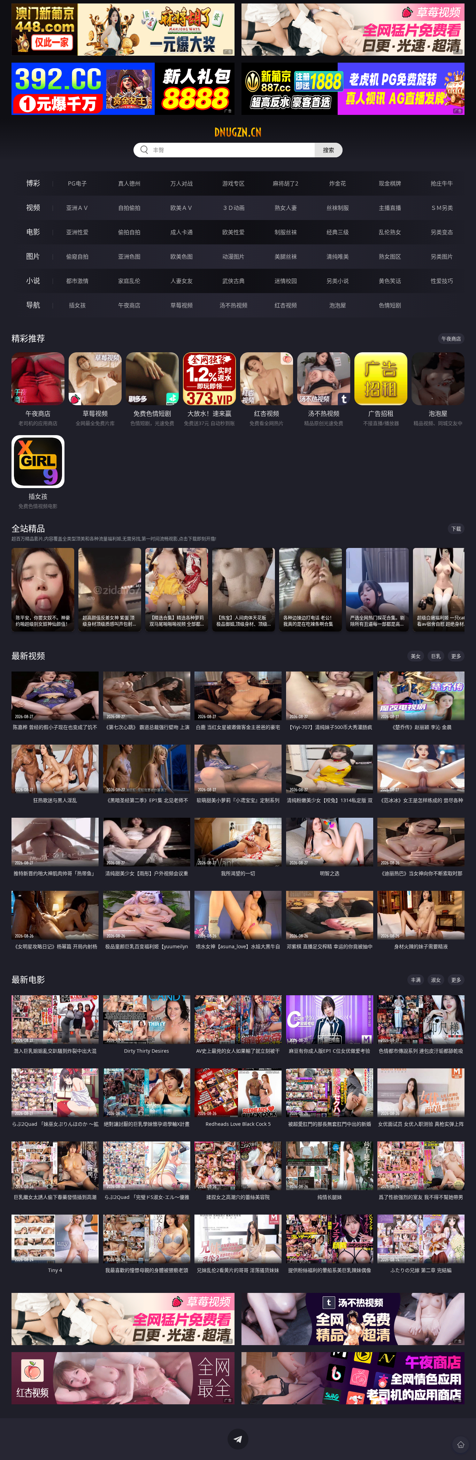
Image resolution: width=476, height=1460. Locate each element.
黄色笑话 (390, 281)
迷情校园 (286, 281)
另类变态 (442, 232)
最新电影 (28, 979)
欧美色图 (181, 256)
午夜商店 (129, 305)
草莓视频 (181, 305)
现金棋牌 (390, 183)
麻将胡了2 (285, 183)
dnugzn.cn (238, 132)
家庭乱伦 (129, 281)
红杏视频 (286, 305)
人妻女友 (181, 281)
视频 (33, 207)
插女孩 (77, 305)
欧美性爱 (233, 232)
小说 (33, 280)
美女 (416, 656)
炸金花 (337, 183)
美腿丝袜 (286, 256)
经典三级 (338, 232)
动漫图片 (233, 256)
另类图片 (442, 256)
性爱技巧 (442, 281)
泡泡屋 (337, 305)
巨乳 (436, 656)
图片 (33, 256)
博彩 (33, 183)
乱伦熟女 (390, 232)
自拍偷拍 (129, 208)
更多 (456, 656)
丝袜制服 (338, 208)
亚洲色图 (129, 256)
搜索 (328, 150)
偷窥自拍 (77, 256)
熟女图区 (390, 256)
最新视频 (28, 655)
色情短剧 (390, 305)
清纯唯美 (338, 256)
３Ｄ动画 (233, 208)
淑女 (436, 979)
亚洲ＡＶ (77, 208)
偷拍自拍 (129, 232)
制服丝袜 (286, 232)
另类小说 (338, 281)
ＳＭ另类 (442, 208)
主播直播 (390, 208)
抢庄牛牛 (442, 183)
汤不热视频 (233, 305)
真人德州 (129, 183)
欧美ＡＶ (181, 208)
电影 (33, 232)
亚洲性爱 (77, 232)
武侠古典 (233, 281)
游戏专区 (233, 183)
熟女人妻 (286, 208)
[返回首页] (460, 1444)
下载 (456, 528)
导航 (33, 305)
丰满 (416, 979)
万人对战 (181, 183)
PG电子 (77, 183)
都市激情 (77, 281)
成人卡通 (181, 232)
